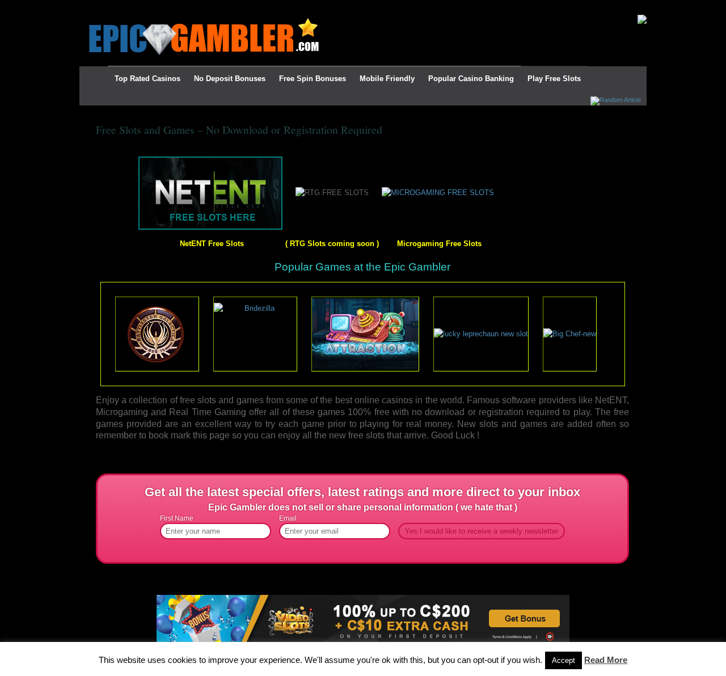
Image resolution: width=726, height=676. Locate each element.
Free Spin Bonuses (312, 78)
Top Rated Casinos (147, 78)
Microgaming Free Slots (439, 243)
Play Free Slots (554, 78)
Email (288, 518)
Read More (605, 660)
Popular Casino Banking (471, 78)
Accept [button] (563, 660)
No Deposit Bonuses (229, 78)
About (147, 7)
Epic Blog (110, 7)
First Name (176, 518)
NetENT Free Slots (212, 243)
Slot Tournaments (260, 7)
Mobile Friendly (387, 78)
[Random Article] (615, 99)
